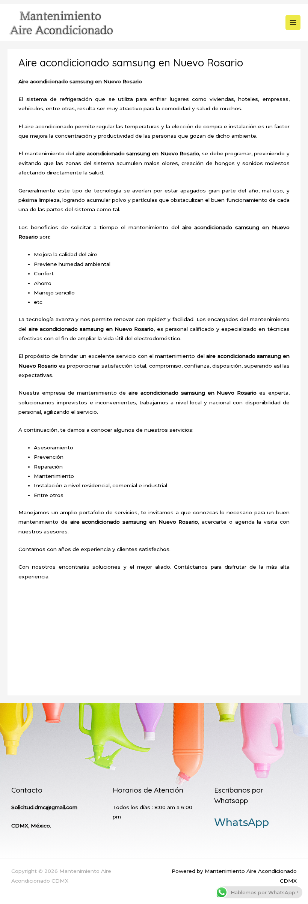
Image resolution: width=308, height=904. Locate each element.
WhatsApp (241, 822)
